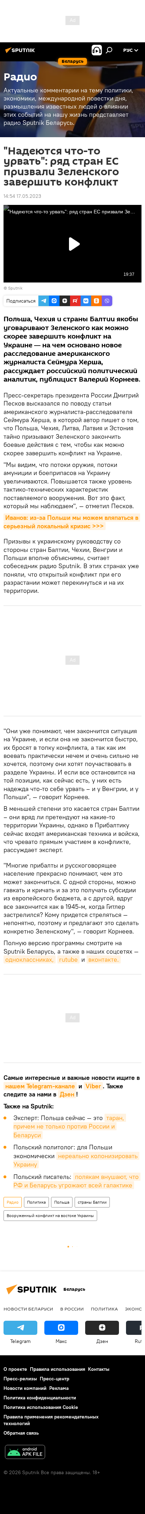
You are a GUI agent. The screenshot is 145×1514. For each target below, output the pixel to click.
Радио (13, 1202)
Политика (36, 1202)
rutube (68, 959)
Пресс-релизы (20, 1378)
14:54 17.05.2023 (22, 196)
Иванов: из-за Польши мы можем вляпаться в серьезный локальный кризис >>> (72, 521)
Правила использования (57, 1369)
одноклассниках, (29, 959)
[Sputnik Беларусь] (21, 53)
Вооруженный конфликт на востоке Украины (50, 1215)
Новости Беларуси (28, 1309)
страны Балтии (92, 1202)
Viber (93, 1086)
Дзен (67, 1094)
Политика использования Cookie (41, 1407)
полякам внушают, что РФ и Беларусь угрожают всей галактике (76, 1181)
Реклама (59, 1388)
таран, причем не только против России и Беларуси (69, 1126)
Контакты (98, 1369)
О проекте (15, 1369)
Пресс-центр (54, 1378)
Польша (61, 1202)
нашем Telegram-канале (40, 1086)
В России (72, 1309)
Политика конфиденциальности (40, 1397)
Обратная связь (21, 1433)
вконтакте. (103, 959)
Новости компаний (25, 1388)
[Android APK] (25, 1453)
